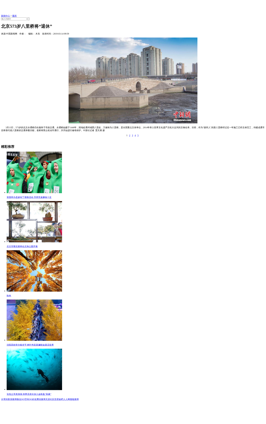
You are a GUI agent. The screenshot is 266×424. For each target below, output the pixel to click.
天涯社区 (49, 399)
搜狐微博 (74, 399)
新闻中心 (5, 16)
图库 (14, 16)
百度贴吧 (58, 399)
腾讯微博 (41, 399)
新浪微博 (12, 399)
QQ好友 (33, 399)
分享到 (4, 399)
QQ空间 (25, 399)
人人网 (66, 399)
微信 (19, 399)
